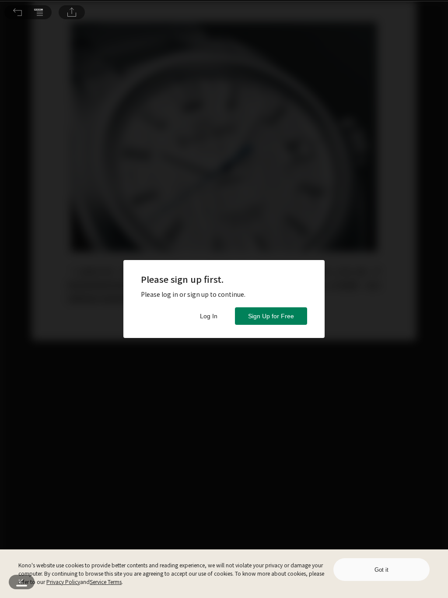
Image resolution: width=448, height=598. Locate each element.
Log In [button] (208, 316)
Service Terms (106, 581)
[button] (17, 12)
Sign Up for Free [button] (271, 316)
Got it (381, 569)
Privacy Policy (63, 581)
